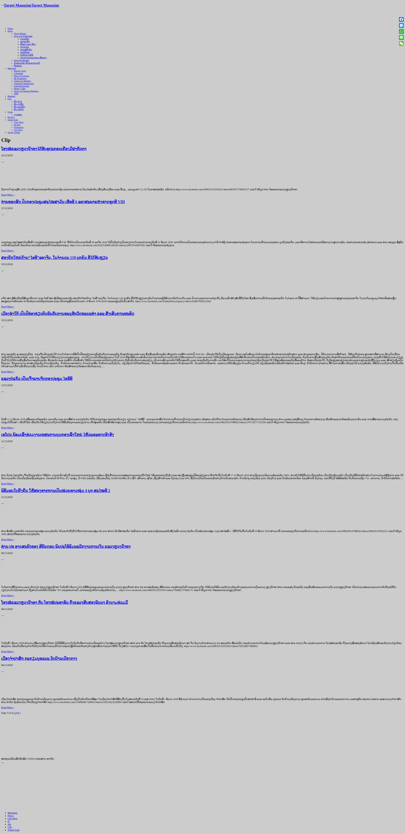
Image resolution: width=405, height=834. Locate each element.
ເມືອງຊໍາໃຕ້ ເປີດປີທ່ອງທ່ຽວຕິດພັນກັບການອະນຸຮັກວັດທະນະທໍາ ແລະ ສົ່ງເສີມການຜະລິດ (67, 313)
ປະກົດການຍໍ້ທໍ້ (26, 55)
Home (10, 28)
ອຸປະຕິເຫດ (25, 52)
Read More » (7, 194)
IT (9, 821)
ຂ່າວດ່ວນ (24, 47)
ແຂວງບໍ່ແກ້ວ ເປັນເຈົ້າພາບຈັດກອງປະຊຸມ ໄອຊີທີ (36, 379)
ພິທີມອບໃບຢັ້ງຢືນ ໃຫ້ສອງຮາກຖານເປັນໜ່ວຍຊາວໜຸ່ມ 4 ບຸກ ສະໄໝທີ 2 (55, 491)
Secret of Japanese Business (26, 91)
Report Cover (20, 71)
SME (16, 94)
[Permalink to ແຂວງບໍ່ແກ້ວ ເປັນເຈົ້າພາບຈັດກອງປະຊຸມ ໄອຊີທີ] (25, 413)
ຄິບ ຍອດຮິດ (19, 107)
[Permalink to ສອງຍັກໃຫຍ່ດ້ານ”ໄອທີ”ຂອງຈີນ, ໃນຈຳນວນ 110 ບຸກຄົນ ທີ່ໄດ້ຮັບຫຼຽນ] (25, 292)
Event (10, 112)
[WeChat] (401, 43)
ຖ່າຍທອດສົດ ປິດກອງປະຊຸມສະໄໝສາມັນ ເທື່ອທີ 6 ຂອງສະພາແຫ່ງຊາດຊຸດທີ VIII (63, 202)
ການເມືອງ (24, 39)
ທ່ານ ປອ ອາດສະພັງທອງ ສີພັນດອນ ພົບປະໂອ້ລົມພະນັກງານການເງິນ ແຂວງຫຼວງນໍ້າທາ (66, 546)
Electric (11, 117)
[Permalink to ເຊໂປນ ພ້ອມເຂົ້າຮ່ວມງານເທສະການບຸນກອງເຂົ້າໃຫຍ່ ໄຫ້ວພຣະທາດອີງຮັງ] (25, 469)
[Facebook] (401, 19)
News (10, 31)
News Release (20, 33)
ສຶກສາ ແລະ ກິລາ (28, 44)
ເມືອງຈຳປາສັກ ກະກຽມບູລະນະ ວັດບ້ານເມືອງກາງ (39, 658)
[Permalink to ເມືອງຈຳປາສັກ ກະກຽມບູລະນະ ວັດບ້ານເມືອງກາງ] (25, 693)
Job (9, 824)
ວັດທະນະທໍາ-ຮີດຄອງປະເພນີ (27, 63)
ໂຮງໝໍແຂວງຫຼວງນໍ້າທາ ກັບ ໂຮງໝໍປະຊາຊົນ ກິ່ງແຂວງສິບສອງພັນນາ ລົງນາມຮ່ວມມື (64, 602)
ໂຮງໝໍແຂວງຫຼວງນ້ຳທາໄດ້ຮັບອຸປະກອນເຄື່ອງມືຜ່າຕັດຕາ (44, 149)
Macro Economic (21, 76)
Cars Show (19, 122)
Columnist (18, 73)
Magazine (12, 68)
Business (11, 96)
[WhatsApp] (401, 31)
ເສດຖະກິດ (25, 41)
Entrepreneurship (21, 86)
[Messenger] (401, 25)
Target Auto (13, 120)
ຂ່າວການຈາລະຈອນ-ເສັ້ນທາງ (33, 58)
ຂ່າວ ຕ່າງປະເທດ (21, 60)
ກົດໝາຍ (18, 66)
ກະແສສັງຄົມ (26, 50)
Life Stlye (12, 818)
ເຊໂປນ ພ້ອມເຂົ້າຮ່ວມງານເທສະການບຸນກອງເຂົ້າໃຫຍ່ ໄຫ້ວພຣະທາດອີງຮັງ (57, 435)
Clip (9, 99)
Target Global (14, 132)
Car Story (18, 130)
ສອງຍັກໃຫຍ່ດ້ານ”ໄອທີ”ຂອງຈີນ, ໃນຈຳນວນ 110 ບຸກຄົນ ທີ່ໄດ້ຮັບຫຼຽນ (54, 257)
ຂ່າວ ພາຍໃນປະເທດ (23, 36)
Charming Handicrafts (24, 83)
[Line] (401, 37)
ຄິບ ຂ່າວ (18, 101)
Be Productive (20, 78)
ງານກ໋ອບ (18, 115)
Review (17, 125)
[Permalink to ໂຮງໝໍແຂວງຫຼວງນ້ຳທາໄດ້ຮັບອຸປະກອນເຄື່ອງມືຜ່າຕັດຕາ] (25, 184)
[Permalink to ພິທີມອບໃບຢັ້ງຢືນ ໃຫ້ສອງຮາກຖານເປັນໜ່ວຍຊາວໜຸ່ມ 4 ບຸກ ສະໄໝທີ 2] (25, 525)
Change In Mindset (22, 81)
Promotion (18, 127)
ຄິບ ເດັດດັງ (19, 109)
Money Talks (19, 88)
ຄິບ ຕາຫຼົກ (18, 104)
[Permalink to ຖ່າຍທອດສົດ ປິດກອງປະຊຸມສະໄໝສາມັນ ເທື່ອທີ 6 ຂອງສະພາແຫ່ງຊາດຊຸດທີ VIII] (25, 236)
